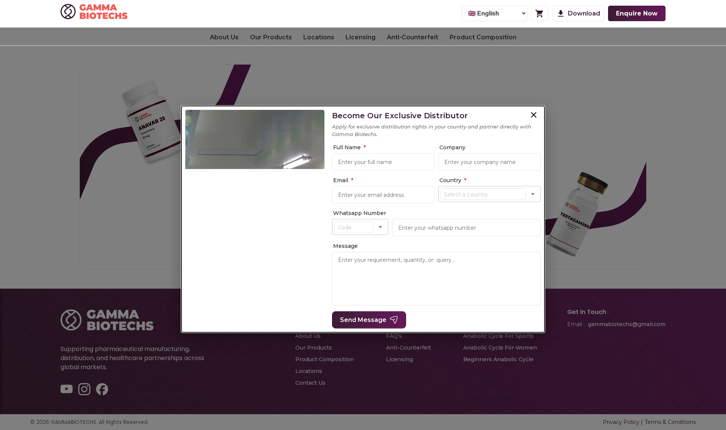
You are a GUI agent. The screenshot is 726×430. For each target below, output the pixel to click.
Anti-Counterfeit (412, 37)
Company (452, 147)
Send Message (363, 319)
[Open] (532, 194)
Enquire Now (637, 13)
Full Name (349, 147)
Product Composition (483, 37)
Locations (318, 37)
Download (584, 13)
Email (343, 180)
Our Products (271, 37)
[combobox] (483, 194)
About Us (224, 37)
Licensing (360, 37)
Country (452, 180)
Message (345, 246)
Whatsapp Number (359, 213)
